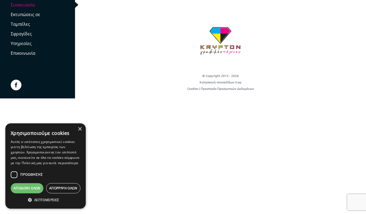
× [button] (80, 129)
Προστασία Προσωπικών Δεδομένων (227, 88)
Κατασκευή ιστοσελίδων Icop (220, 82)
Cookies (193, 88)
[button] (45, 200)
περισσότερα (68, 163)
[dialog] (45, 166)
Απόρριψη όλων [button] (63, 188)
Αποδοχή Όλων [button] (27, 188)
